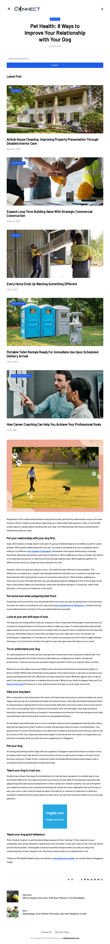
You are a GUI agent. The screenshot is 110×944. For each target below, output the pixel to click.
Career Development (21, 376)
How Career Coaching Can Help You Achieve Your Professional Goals (54, 424)
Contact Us (46, 932)
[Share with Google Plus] (88, 879)
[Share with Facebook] (81, 879)
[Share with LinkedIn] (91, 879)
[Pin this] (95, 879)
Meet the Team (62, 932)
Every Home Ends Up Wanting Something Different (42, 284)
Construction (18, 163)
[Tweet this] (85, 879)
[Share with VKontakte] (98, 879)
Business (55, 19)
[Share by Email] (101, 879)
